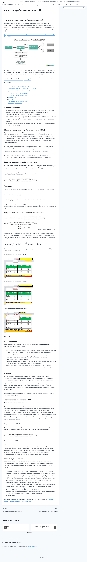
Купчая (7, 527)
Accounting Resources (43, 1)
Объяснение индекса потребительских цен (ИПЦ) (22, 88)
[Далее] (55, 527)
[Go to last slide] (5, 527)
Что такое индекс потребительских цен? (17, 86)
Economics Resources (56, 1)
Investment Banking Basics (22, 5)
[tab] (27, 532)
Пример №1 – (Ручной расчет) (19, 93)
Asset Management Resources (74, 5)
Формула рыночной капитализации (12, 510)
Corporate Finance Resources (72, 1)
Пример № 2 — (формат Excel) (19, 95)
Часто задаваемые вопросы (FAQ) (18, 101)
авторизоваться (32, 546)
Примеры (11, 92)
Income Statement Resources (57, 5)
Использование (12, 97)
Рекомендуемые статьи (15, 103)
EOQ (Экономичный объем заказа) (49, 510)
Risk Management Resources (39, 5)
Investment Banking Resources (27, 1)
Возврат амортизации (41, 527)
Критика (10, 99)
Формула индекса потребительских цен (19, 90)
